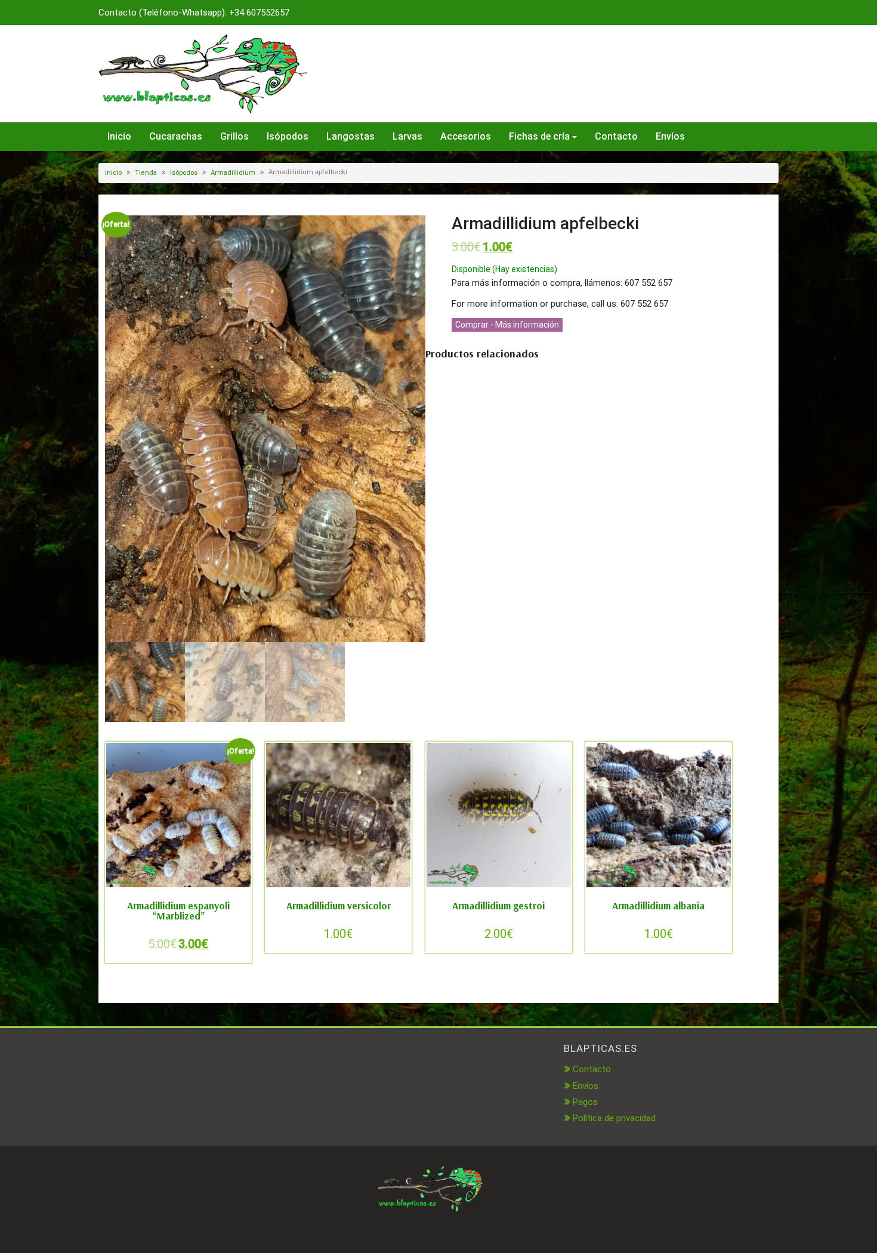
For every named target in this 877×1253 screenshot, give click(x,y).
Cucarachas (175, 136)
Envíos (670, 136)
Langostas (350, 136)
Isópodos (287, 136)
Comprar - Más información (507, 324)
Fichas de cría (539, 136)
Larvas (407, 136)
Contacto (616, 136)
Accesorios (465, 136)
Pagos (585, 1102)
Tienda (146, 173)
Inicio (119, 136)
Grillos (234, 136)
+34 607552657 (259, 12)
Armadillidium (233, 173)
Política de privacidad (614, 1118)
